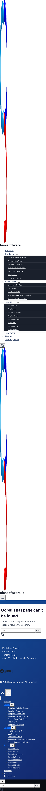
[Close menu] (0, 698)
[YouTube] (8, 671)
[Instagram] (5, 671)
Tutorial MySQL (13, 326)
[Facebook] (2, 671)
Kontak (8, 336)
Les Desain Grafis (14, 292)
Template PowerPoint (15, 264)
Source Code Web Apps (16, 271)
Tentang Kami (12, 339)
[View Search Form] (2, 345)
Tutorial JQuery (13, 316)
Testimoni (10, 333)
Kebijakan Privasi (10, 648)
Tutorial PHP (12, 323)
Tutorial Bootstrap (14, 319)
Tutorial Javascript (14, 312)
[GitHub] (11, 671)
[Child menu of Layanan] (19, 282)
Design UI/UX (12, 275)
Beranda (9, 250)
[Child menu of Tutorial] (18, 302)
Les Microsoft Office (15, 285)
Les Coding (12, 288)
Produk (7, 705)
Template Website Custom (17, 257)
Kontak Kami (8, 651)
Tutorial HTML (13, 305)
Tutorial (7, 745)
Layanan (7, 728)
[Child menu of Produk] (17, 254)
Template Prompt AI (14, 278)
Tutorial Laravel (13, 330)
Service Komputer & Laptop (17, 299)
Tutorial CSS (12, 309)
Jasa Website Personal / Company (19, 295)
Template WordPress (15, 261)
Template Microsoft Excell (17, 268)
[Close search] (2, 781)
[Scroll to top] (2, 692)
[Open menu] (3, 597)
